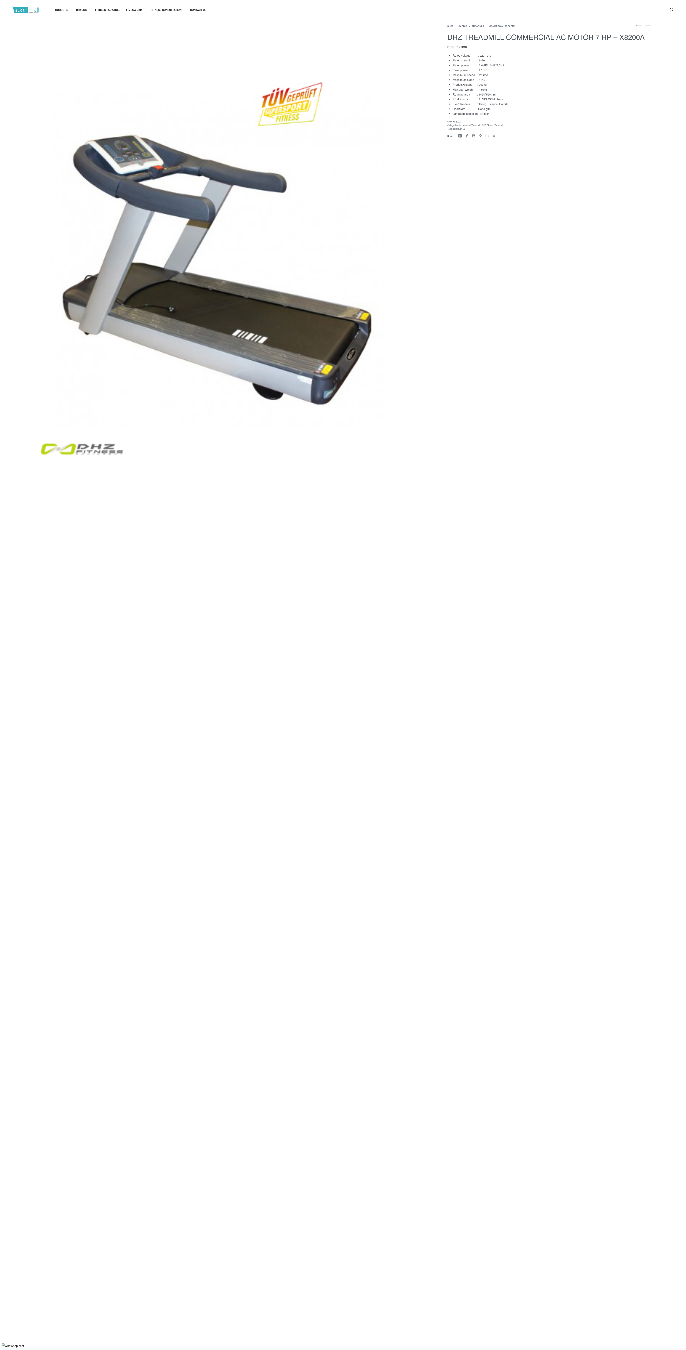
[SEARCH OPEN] (671, 10)
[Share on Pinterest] (480, 135)
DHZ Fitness (487, 125)
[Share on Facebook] (466, 135)
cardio (456, 128)
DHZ (462, 128)
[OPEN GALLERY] (216, 243)
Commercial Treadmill (503, 26)
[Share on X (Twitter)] (460, 135)
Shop (450, 26)
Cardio (462, 26)
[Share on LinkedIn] (473, 135)
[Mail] (487, 135)
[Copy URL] (494, 135)
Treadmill (478, 26)
